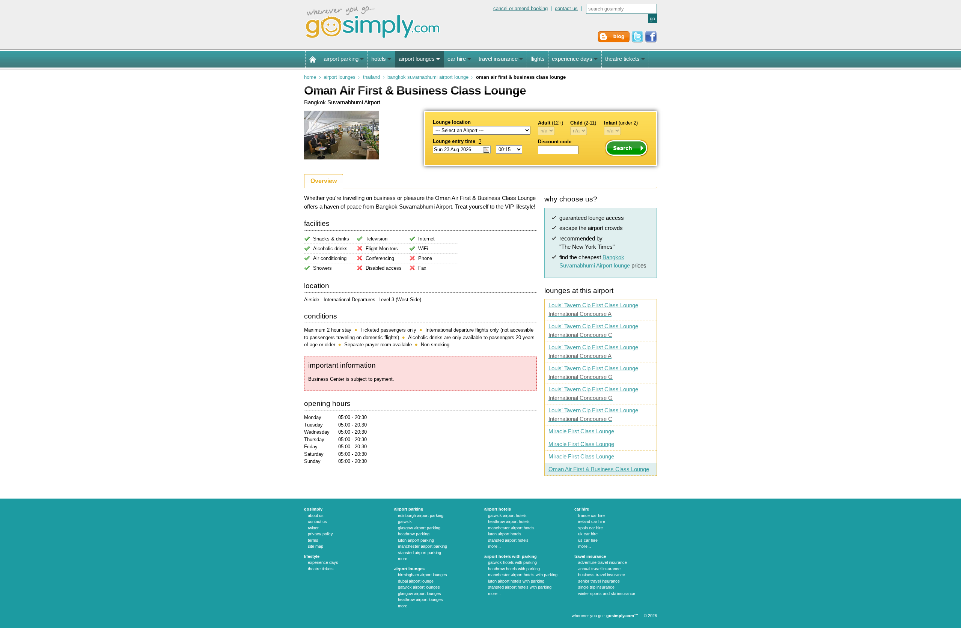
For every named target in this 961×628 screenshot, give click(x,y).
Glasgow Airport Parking (419, 528)
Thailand (371, 77)
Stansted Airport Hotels (508, 540)
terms (313, 540)
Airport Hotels (497, 509)
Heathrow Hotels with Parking (514, 568)
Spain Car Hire (590, 528)
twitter (313, 528)
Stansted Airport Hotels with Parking (519, 587)
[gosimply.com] (372, 39)
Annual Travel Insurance (599, 568)
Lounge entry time (457, 141)
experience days (323, 562)
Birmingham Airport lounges (422, 574)
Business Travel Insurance (601, 574)
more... (404, 558)
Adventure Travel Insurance (602, 562)
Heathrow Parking (413, 534)
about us (316, 515)
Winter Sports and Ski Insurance (606, 593)
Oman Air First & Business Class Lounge (598, 469)
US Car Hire (588, 540)
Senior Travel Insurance (599, 581)
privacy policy (320, 534)
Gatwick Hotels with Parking (512, 562)
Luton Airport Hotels (504, 534)
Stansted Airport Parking (419, 552)
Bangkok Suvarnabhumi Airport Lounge (427, 77)
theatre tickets (321, 568)
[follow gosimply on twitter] (637, 41)
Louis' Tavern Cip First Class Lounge (593, 309)
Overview (323, 181)
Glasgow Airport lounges (419, 593)
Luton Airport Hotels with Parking (516, 581)
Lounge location (452, 122)
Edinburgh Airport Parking (420, 515)
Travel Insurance (590, 556)
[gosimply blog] (614, 41)
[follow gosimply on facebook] (651, 41)
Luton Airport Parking (416, 540)
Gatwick (405, 521)
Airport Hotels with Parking (510, 556)
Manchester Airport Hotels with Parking (522, 574)
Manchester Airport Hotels (511, 528)
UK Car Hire (588, 534)
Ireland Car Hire (591, 521)
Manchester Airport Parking (422, 546)
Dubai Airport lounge (416, 581)
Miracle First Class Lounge (581, 431)
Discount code (554, 141)
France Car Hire (591, 515)
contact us (566, 8)
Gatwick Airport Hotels (507, 515)
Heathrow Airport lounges (420, 599)
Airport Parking (408, 509)
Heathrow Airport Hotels (509, 521)
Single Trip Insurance (596, 587)
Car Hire (581, 509)
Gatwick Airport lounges (419, 587)
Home (310, 77)
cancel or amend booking (520, 8)
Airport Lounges (339, 77)
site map (315, 546)
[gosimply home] (312, 59)
